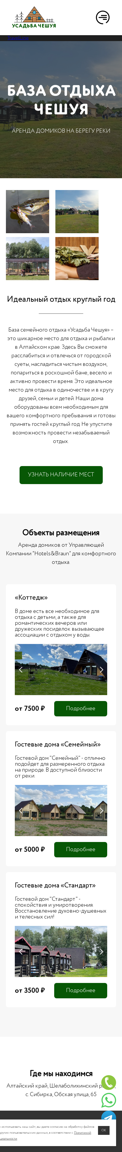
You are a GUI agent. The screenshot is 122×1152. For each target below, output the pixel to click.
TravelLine (18, 38)
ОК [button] (104, 1130)
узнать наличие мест (61, 475)
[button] (102, 17)
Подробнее (80, 708)
